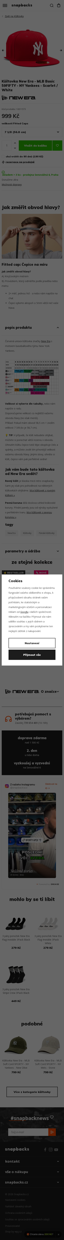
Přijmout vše (32, 654)
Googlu (24, 611)
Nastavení (32, 643)
